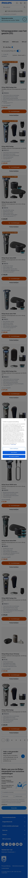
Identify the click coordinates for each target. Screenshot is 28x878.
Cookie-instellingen (13, 448)
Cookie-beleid (13, 444)
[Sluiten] (24, 420)
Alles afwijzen (13, 452)
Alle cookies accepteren (13, 456)
